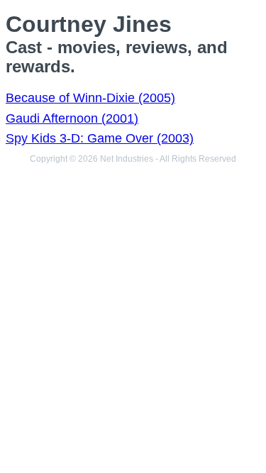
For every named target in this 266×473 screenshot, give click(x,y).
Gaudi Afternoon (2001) (72, 118)
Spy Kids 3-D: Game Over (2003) (100, 138)
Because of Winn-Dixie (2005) (90, 98)
